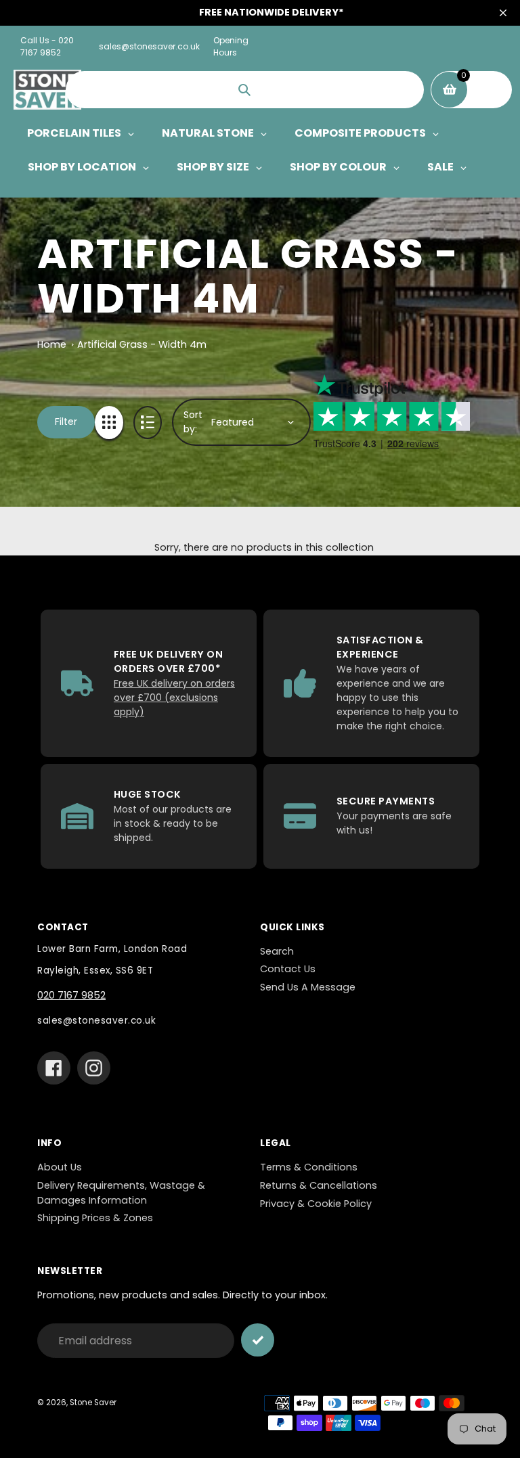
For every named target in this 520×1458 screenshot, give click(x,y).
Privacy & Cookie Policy (316, 1203)
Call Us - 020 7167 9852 (47, 46)
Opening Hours (230, 46)
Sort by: (192, 422)
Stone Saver (93, 1402)
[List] (147, 422)
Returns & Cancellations (318, 1185)
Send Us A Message (307, 987)
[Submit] (257, 1340)
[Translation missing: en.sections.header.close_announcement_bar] (503, 13)
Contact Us (288, 969)
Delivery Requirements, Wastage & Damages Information (121, 1193)
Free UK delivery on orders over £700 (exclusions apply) (174, 698)
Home (51, 344)
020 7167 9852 (71, 995)
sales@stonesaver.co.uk (149, 46)
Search (277, 951)
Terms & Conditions (309, 1167)
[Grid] (109, 422)
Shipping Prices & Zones (95, 1218)
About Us (59, 1167)
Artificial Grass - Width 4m (142, 344)
